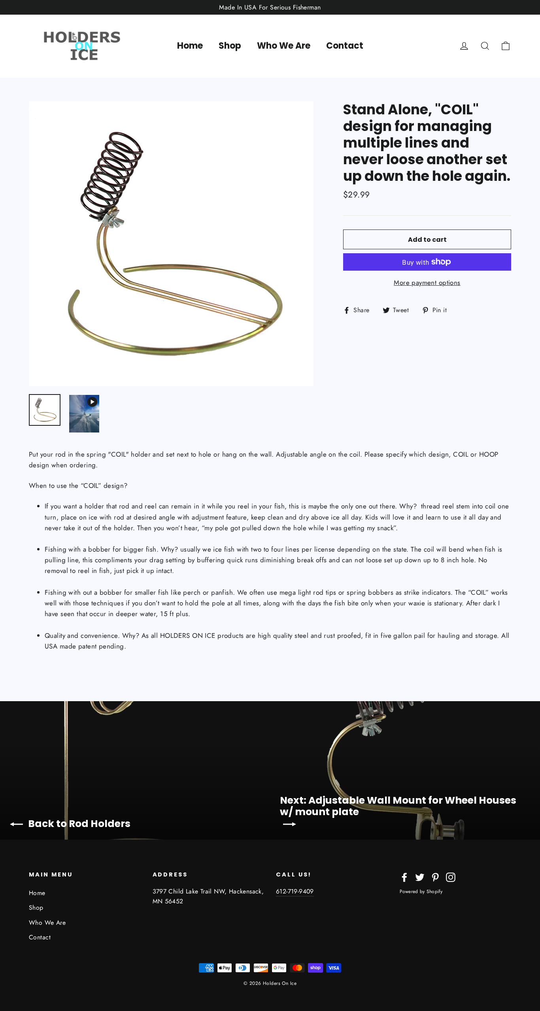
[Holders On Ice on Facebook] (404, 876)
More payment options (427, 282)
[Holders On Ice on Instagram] (450, 876)
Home (190, 46)
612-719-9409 (295, 891)
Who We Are (283, 46)
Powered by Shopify (421, 891)
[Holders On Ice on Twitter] (420, 876)
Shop (230, 46)
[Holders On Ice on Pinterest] (435, 876)
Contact (344, 46)
